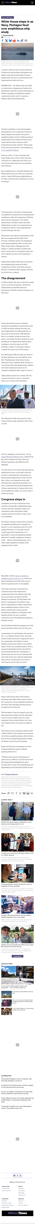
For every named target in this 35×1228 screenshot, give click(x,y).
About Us (21, 1201)
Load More (17, 956)
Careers (20, 1203)
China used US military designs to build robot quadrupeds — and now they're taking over (14, 986)
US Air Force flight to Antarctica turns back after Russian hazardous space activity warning (16, 1093)
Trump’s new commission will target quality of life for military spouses (17, 854)
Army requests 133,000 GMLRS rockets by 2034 (22, 992)
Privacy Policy (6, 1188)
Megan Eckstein (8, 35)
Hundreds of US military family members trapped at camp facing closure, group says (17, 1086)
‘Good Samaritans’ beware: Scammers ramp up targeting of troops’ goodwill (16, 885)
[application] (17, 975)
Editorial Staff (5, 1207)
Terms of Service (6, 1190)
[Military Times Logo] (11, 2)
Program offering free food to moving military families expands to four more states (16, 916)
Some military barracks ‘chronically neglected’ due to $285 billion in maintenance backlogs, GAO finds (17, 1100)
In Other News (6, 800)
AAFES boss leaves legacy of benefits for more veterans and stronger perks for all (16, 823)
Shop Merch (21, 1195)
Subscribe (21, 1188)
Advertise (4, 1201)
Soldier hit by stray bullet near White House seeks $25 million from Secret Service (17, 946)
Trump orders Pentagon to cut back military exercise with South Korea (23, 1009)
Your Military (7, 17)
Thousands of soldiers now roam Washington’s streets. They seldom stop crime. (16, 1107)
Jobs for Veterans (23, 1205)
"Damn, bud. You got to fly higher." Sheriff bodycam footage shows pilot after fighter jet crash (22, 1001)
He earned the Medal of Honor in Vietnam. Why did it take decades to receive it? (16, 1080)
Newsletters (21, 1190)
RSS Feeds (21, 1193)
